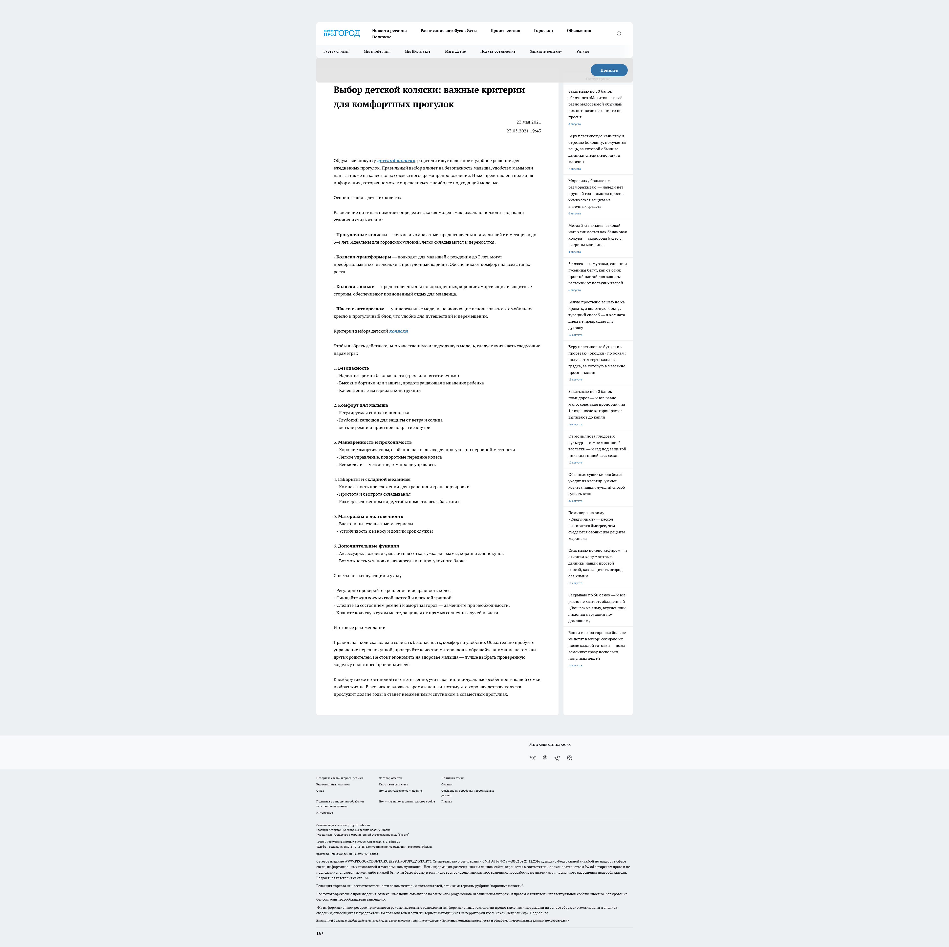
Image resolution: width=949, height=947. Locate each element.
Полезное (381, 36)
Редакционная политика (333, 784)
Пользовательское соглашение (400, 790)
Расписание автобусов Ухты (449, 30)
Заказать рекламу (546, 51)
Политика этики (452, 778)
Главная (446, 801)
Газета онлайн (336, 51)
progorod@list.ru (420, 846)
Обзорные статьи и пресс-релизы (339, 778)
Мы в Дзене (455, 51)
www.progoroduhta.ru (355, 825)
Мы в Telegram (377, 51)
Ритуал (583, 51)
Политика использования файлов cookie (407, 801)
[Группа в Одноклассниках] (545, 758)
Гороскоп (543, 30)
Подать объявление (498, 51)
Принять (609, 70)
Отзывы (447, 784)
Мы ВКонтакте (418, 51)
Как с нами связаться (393, 784)
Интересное (324, 812)
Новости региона (389, 30)
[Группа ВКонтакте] (532, 758)
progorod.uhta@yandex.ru (334, 854)
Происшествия (505, 30)
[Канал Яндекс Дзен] (569, 758)
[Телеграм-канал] (557, 758)
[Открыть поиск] (619, 34)
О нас (320, 790)
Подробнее (539, 913)
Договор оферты (390, 778)
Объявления (579, 30)
